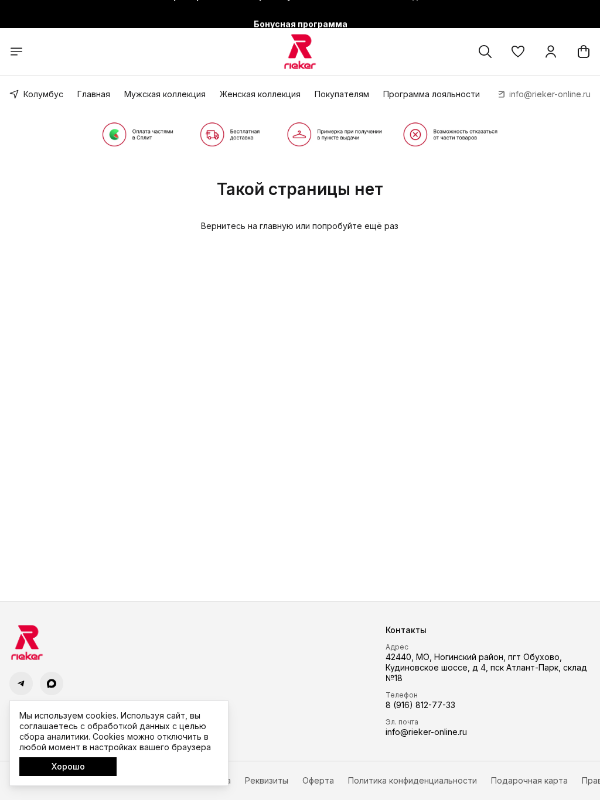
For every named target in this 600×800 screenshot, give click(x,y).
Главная (93, 94)
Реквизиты (266, 780)
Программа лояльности (431, 94)
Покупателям (342, 94)
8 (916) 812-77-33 (420, 705)
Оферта (318, 780)
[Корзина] (584, 52)
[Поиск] (485, 52)
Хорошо (68, 766)
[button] (518, 52)
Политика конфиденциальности (412, 780)
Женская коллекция (260, 94)
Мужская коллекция (165, 94)
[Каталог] (16, 52)
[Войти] (551, 52)
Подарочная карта (529, 780)
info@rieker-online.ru (426, 732)
